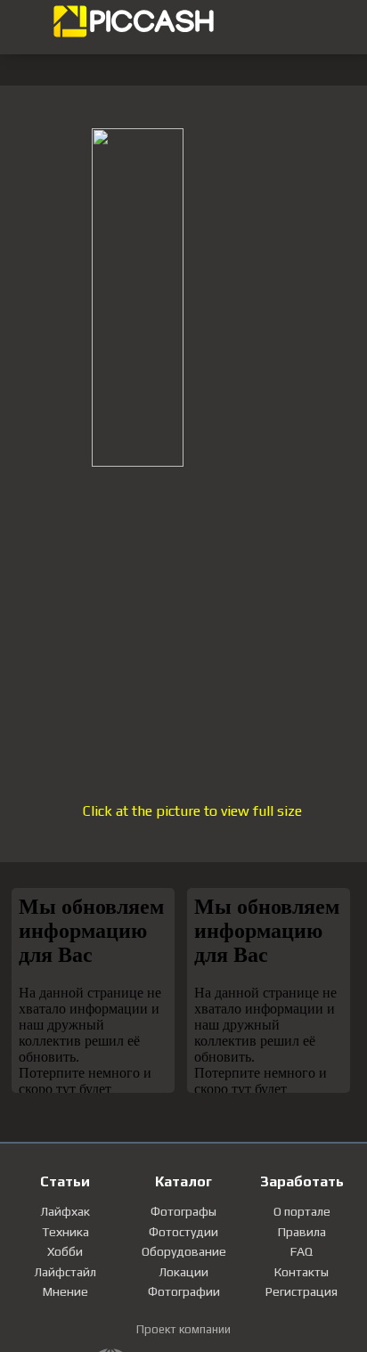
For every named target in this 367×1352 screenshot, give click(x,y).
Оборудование (184, 1251)
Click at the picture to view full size (192, 810)
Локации (183, 1272)
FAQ (301, 1251)
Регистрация (301, 1291)
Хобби (65, 1251)
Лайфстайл (65, 1272)
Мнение (65, 1291)
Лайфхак (65, 1211)
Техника (65, 1232)
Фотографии (184, 1291)
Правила (302, 1232)
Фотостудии (183, 1232)
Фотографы (183, 1211)
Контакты (301, 1272)
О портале (301, 1211)
